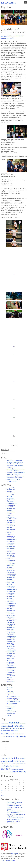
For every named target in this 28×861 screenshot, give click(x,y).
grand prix (5, 726)
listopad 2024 (10, 517)
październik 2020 (12, 589)
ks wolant (17, 726)
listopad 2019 (10, 601)
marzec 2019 (10, 612)
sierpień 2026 (11, 488)
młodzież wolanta (7, 731)
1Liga (2, 723)
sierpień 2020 (11, 593)
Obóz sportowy (11, 706)
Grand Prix (10, 691)
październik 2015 (11, 667)
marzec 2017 (10, 643)
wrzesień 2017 (11, 638)
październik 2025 (12, 503)
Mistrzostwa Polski (12, 700)
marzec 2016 (10, 658)
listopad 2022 (10, 555)
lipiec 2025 (10, 506)
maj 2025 (9, 510)
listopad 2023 (10, 538)
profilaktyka (16, 733)
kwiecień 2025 (11, 512)
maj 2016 (9, 655)
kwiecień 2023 (11, 548)
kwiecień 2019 (11, 610)
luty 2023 (9, 551)
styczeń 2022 (10, 569)
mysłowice (22, 728)
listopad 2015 (10, 665)
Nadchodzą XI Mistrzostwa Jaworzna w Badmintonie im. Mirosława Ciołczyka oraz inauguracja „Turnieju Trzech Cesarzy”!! (15, 464)
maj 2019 (9, 608)
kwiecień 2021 (11, 581)
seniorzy (21, 733)
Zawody (8, 36)
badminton (18, 36)
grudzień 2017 (11, 632)
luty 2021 (9, 584)
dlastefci (21, 723)
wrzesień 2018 (11, 620)
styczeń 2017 (10, 645)
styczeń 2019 (10, 613)
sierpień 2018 (10, 622)
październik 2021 (11, 574)
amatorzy (6, 723)
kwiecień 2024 (11, 529)
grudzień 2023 (11, 536)
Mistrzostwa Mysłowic (13, 698)
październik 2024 (12, 519)
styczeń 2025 (10, 515)
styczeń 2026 (10, 498)
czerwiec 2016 (11, 653)
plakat (12, 733)
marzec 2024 (10, 531)
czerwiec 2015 (11, 672)
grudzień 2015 (11, 663)
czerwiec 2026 (11, 489)
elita (24, 723)
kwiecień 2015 (11, 676)
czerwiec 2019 (11, 607)
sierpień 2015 (10, 670)
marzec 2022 (10, 565)
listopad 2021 (10, 572)
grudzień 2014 (11, 681)
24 (1, 790)
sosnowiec (3, 736)
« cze (2, 795)
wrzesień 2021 (11, 576)
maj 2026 (9, 491)
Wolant (8, 35)
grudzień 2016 (11, 646)
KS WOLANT (8, 2)
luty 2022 (9, 567)
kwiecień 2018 (11, 627)
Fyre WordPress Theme (8, 860)
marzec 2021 (10, 582)
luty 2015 (9, 677)
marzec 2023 (10, 550)
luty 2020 (9, 598)
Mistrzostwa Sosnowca (13, 701)
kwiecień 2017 (11, 641)
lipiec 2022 (10, 558)
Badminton (19, 35)
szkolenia (9, 736)
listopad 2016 (10, 648)
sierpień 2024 (11, 522)
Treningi (9, 710)
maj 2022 (9, 562)
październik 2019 (11, 603)
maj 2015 (9, 674)
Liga (8, 694)
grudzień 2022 (11, 553)
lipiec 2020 (10, 595)
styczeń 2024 (10, 534)
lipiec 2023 (10, 544)
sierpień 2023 (10, 543)
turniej (7, 38)
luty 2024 (9, 532)
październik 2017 (11, 636)
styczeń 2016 (10, 662)
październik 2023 (12, 539)
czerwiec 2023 (11, 546)
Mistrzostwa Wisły (12, 703)
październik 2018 (11, 619)
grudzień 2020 (11, 586)
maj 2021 (9, 579)
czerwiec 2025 (11, 508)
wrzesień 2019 (11, 605)
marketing (10, 728)
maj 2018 (9, 626)
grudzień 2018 (11, 615)
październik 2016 (11, 650)
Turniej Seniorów (12, 712)
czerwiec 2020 (11, 596)
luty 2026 (9, 496)
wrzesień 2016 (11, 651)
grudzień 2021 (11, 570)
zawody (12, 38)
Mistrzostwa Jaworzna (13, 696)
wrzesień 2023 (11, 541)
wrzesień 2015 (11, 669)
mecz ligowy (16, 728)
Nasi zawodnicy (11, 705)
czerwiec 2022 (11, 560)
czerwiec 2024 (11, 525)
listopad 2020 (11, 588)
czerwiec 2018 (11, 624)
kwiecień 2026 (11, 493)
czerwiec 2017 (11, 639)
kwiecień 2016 (11, 657)
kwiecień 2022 (11, 563)
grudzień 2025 (11, 500)
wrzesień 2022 (11, 557)
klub (11, 726)
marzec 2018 (10, 629)
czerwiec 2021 (11, 577)
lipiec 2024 (10, 524)
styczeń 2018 (10, 631)
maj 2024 (9, 527)
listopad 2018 (10, 617)
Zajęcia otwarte (11, 713)
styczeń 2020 (10, 600)
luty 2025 (9, 513)
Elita (8, 689)
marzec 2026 (10, 494)
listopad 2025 (10, 501)
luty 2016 (9, 660)
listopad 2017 (10, 634)
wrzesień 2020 (11, 591)
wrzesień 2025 (11, 505)
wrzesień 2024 (11, 520)
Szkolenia (9, 708)
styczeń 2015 (10, 679)
